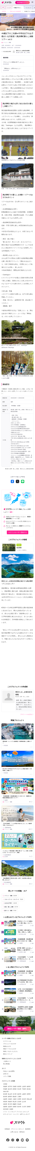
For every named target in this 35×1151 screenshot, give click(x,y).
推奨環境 (27, 1129)
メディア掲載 (7, 1076)
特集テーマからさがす (9, 1049)
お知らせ (5, 1073)
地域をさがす (7, 1046)
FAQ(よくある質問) (9, 1071)
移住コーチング (7, 1054)
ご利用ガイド (7, 1061)
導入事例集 (6, 1064)
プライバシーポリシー (17, 1129)
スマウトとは (7, 1041)
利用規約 (7, 1129)
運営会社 (22, 1132)
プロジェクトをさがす (9, 1043)
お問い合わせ (14, 1132)
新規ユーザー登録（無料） (17, 1029)
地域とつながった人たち (10, 1051)
